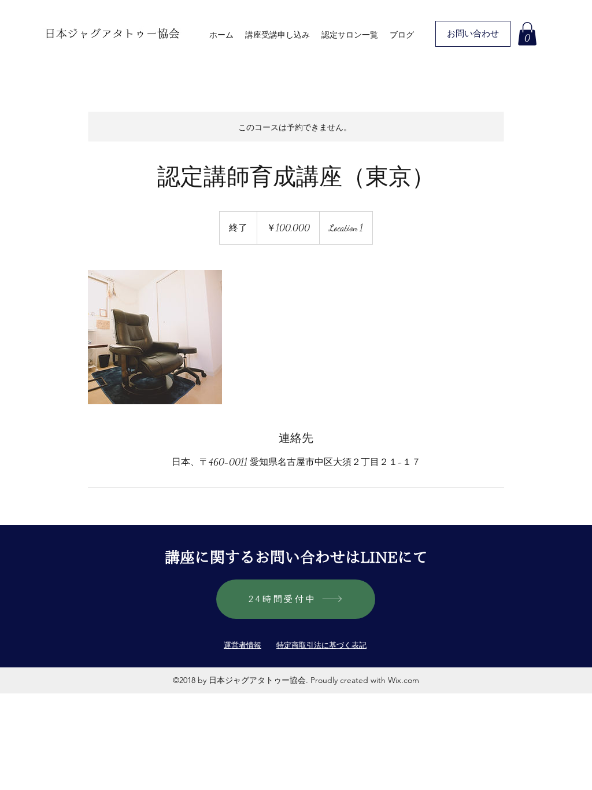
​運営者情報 (242, 645)
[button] (527, 34)
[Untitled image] (155, 337)
